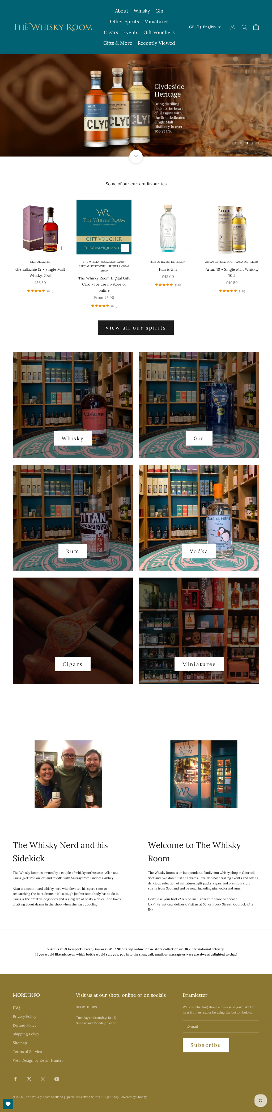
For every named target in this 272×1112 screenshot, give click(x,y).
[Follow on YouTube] (57, 1079)
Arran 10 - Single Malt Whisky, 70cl (232, 272)
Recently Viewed (156, 43)
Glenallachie (40, 261)
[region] (136, 105)
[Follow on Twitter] (29, 1079)
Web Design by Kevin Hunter (38, 1060)
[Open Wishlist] (8, 1104)
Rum (72, 551)
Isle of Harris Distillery (168, 261)
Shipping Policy (26, 1034)
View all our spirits (135, 327)
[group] (136, 105)
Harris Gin (168, 269)
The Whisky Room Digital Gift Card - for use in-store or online (104, 284)
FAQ (16, 1007)
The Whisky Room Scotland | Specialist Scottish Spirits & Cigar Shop (104, 266)
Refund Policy (24, 1025)
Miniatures (156, 21)
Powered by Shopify (133, 1097)
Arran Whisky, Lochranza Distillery (231, 261)
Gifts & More (117, 43)
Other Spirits (124, 21)
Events (130, 32)
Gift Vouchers (159, 32)
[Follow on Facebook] (15, 1079)
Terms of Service (27, 1051)
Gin (159, 11)
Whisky (142, 11)
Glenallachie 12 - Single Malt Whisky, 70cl (40, 272)
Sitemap (20, 1042)
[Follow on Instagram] (43, 1079)
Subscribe (206, 1045)
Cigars (111, 32)
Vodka (199, 551)
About (121, 11)
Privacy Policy (24, 1016)
